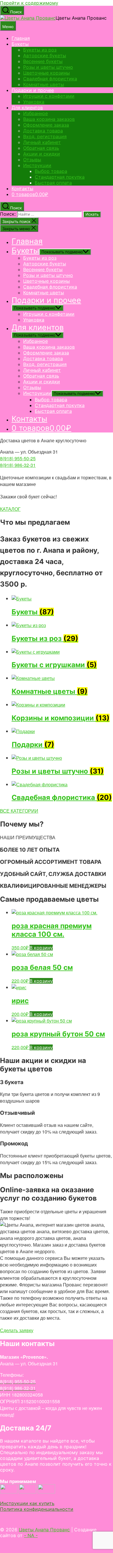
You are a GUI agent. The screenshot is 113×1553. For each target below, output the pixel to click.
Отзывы (32, 159)
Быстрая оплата (53, 183)
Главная (21, 38)
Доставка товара (43, 131)
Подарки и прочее (33, 90)
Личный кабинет (42, 142)
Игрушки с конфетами (48, 96)
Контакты (22, 188)
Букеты (20, 44)
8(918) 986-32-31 (18, 465)
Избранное (35, 113)
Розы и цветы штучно (48, 67)
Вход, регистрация (45, 136)
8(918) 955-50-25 (18, 458)
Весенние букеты (43, 61)
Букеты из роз (40, 50)
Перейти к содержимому (29, 3)
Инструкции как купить (27, 1503)
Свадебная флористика (50, 79)
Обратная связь (41, 148)
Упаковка (33, 102)
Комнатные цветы (43, 84)
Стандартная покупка (60, 177)
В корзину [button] (41, 948)
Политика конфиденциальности (36, 1509)
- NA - (31, 1535)
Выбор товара (51, 171)
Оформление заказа (46, 125)
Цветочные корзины (46, 73)
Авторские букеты (44, 55)
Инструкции (37, 165)
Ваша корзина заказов (49, 119)
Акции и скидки (41, 154)
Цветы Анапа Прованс (44, 1529)
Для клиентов (27, 107)
